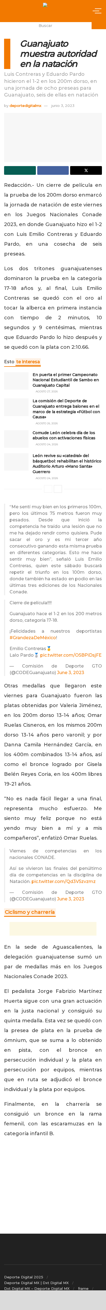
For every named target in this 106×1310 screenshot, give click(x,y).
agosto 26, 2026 (46, 423)
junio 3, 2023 (62, 105)
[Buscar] (99, 25)
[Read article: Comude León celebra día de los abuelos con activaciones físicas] (16, 439)
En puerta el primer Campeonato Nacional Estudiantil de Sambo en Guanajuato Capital (66, 380)
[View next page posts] (58, 489)
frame (83, 1288)
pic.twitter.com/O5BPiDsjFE (71, 655)
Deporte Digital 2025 (23, 1277)
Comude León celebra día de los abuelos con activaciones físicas (64, 435)
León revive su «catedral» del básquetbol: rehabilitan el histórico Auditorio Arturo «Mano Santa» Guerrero (67, 463)
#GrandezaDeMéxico (33, 637)
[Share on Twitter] (86, 170)
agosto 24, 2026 (46, 444)
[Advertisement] (53, 929)
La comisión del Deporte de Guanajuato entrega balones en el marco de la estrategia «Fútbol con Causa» (66, 408)
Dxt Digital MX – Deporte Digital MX (37, 1288)
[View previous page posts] (48, 489)
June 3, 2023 (70, 672)
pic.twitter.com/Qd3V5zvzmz (64, 881)
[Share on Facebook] (53, 170)
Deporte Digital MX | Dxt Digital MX (36, 1283)
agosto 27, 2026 (46, 391)
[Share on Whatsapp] (20, 170)
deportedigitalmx (25, 105)
